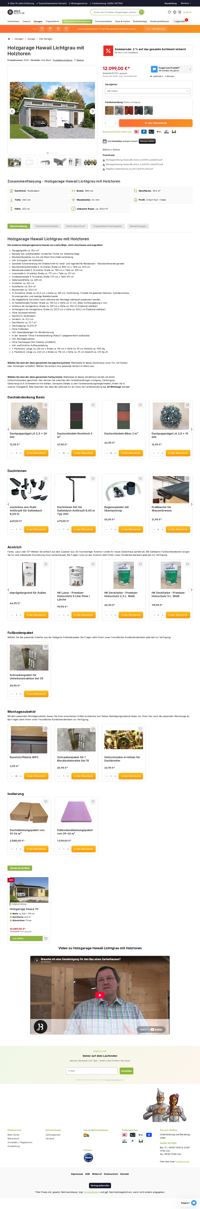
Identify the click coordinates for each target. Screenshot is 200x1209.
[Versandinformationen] (86, 1135)
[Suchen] (141, 12)
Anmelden (126, 1071)
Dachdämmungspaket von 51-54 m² (27, 831)
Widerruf (97, 1174)
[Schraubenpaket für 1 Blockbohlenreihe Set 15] (76, 739)
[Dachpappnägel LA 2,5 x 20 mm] (29, 416)
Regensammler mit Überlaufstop (116, 508)
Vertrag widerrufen (100, 1185)
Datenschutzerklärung (113, 1080)
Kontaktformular (182, 1161)
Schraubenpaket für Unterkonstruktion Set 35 (26, 676)
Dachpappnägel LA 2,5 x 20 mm (28, 435)
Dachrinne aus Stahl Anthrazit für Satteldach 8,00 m (26, 510)
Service (185, 3)
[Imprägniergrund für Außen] (29, 575)
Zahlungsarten (53, 1134)
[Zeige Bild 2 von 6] (49, 153)
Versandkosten (91, 1192)
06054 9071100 (168, 1143)
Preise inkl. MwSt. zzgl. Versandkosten (120, 76)
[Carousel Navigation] (100, 429)
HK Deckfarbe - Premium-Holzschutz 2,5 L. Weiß (121, 594)
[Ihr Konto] (174, 12)
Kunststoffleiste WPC (24, 757)
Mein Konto (13, 1134)
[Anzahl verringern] (12, 453)
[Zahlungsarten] (124, 1134)
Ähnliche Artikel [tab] (19, 868)
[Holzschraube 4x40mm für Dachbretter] (123, 739)
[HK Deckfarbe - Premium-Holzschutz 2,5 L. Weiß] (123, 575)
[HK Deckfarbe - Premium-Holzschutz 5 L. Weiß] (171, 575)
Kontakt (124, 1174)
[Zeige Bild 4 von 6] (53, 153)
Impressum (77, 1174)
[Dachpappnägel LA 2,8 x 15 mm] (171, 416)
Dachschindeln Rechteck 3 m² (74, 435)
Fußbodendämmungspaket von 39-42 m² (75, 831)
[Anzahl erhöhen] (21, 453)
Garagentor (111, 84)
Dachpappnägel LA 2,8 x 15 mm (170, 435)
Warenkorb (13, 1138)
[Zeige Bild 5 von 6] (55, 153)
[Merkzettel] (169, 12)
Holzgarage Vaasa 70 (24, 909)
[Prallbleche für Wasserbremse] (171, 489)
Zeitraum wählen (147, 141)
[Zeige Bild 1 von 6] (47, 153)
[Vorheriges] (12, 111)
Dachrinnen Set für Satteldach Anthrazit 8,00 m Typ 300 (76, 510)
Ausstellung (171, 3)
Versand (50, 1138)
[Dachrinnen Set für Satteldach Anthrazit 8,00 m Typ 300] (76, 489)
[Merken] (46, 405)
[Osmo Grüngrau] (148, 110)
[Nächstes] (93, 111)
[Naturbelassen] (109, 110)
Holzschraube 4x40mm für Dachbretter (122, 759)
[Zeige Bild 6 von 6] (57, 153)
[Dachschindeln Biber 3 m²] (123, 416)
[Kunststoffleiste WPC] (29, 739)
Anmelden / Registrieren (19, 1142)
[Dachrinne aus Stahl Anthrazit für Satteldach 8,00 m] (29, 489)
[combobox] (116, 12)
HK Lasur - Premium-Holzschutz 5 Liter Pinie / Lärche (73, 596)
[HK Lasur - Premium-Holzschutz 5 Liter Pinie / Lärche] (76, 575)
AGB (87, 1174)
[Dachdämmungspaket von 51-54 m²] (29, 812)
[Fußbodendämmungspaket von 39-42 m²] (76, 812)
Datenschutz (111, 1174)
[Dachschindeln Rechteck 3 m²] (76, 416)
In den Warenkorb (156, 123)
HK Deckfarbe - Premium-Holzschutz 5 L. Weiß (168, 594)
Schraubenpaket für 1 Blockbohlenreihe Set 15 (73, 759)
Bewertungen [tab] (138, 226)
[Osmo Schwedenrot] (129, 110)
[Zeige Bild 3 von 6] (51, 153)
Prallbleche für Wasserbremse (162, 508)
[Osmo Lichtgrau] (119, 110)
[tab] (18, 226)
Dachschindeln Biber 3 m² (121, 433)
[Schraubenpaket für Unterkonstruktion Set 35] (29, 657)
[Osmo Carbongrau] (139, 110)
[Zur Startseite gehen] (15, 12)
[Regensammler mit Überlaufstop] (123, 489)
